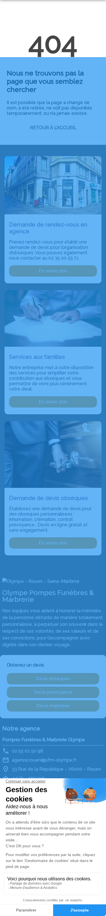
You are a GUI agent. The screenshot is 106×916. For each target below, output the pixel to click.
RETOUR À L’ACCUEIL (53, 127)
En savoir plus (53, 270)
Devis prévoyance (53, 692)
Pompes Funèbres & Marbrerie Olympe (43, 739)
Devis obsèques (53, 678)
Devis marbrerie (53, 705)
